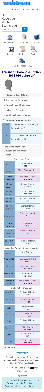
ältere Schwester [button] (9, 214)
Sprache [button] (25, 9)
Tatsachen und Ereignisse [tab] (15, 100)
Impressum (22, 376)
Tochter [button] (8, 314)
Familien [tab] (7, 110)
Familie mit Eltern (22, 159)
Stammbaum (10, 42)
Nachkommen (9, 347)
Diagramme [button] (24, 42)
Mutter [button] (8, 171)
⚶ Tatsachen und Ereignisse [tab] (17, 105)
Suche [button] (34, 54)
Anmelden (36, 9)
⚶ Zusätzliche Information (15, 151)
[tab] (22, 95)
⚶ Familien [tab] (21, 110)
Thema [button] (15, 9)
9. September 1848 (20, 124)
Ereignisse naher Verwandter (17, 120)
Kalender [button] (11, 54)
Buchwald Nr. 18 (18, 139)
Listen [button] (37, 42)
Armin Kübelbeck (25, 363)
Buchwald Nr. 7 (18, 128)
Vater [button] (8, 164)
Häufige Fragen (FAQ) (22, 66)
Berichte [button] (23, 54)
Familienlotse (9, 155)
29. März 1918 (17, 135)
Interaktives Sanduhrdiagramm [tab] (18, 115)
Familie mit (22, 288)
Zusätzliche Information (14, 147)
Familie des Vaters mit (22, 248)
